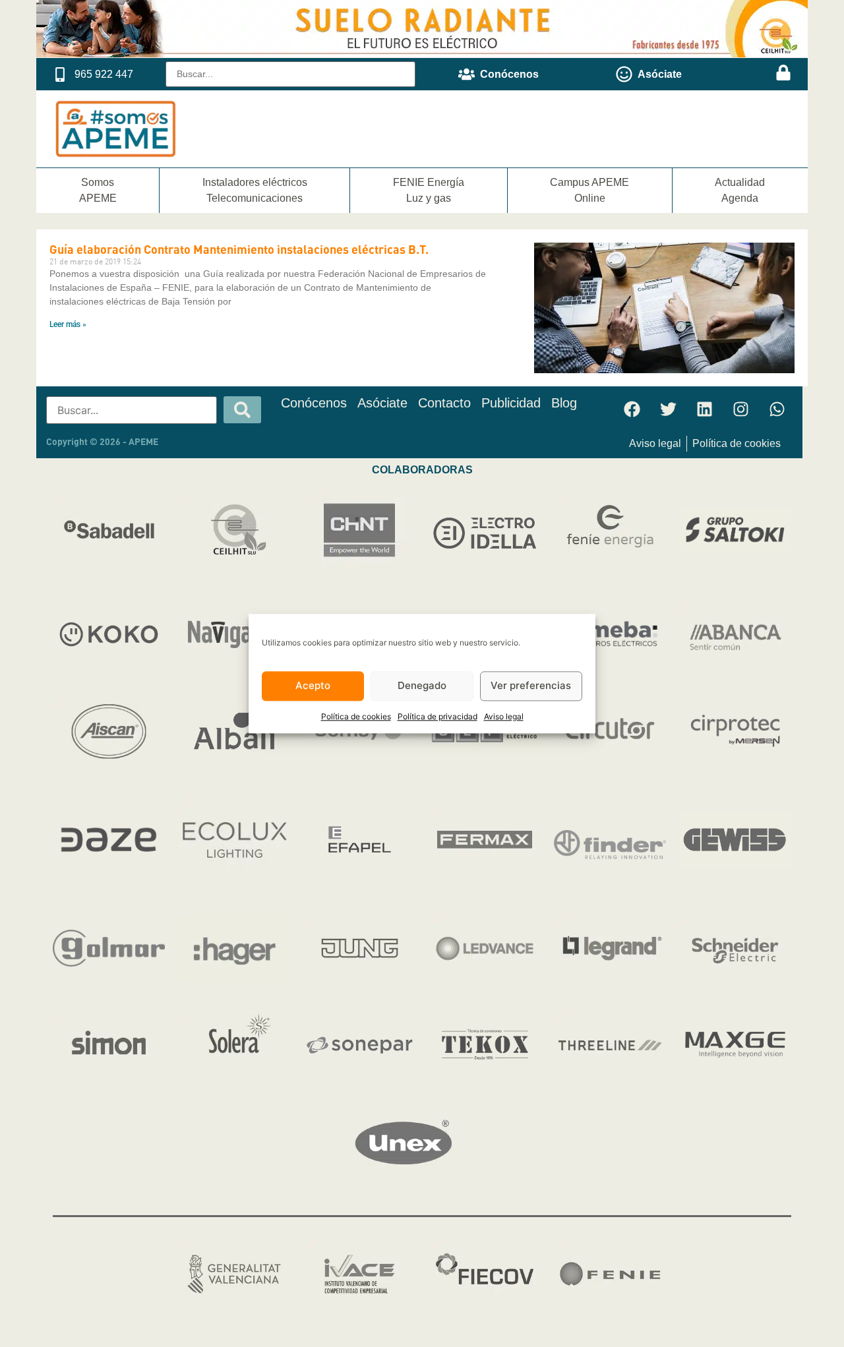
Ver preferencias (531, 686)
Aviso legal (504, 716)
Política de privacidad (437, 716)
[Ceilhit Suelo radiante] (422, 53)
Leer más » (67, 324)
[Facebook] (632, 409)
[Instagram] (741, 409)
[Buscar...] (290, 74)
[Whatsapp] (777, 409)
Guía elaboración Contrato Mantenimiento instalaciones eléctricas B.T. (239, 249)
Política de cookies (356, 716)
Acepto (312, 686)
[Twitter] (668, 409)
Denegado (422, 686)
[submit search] (242, 409)
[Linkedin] (704, 409)
